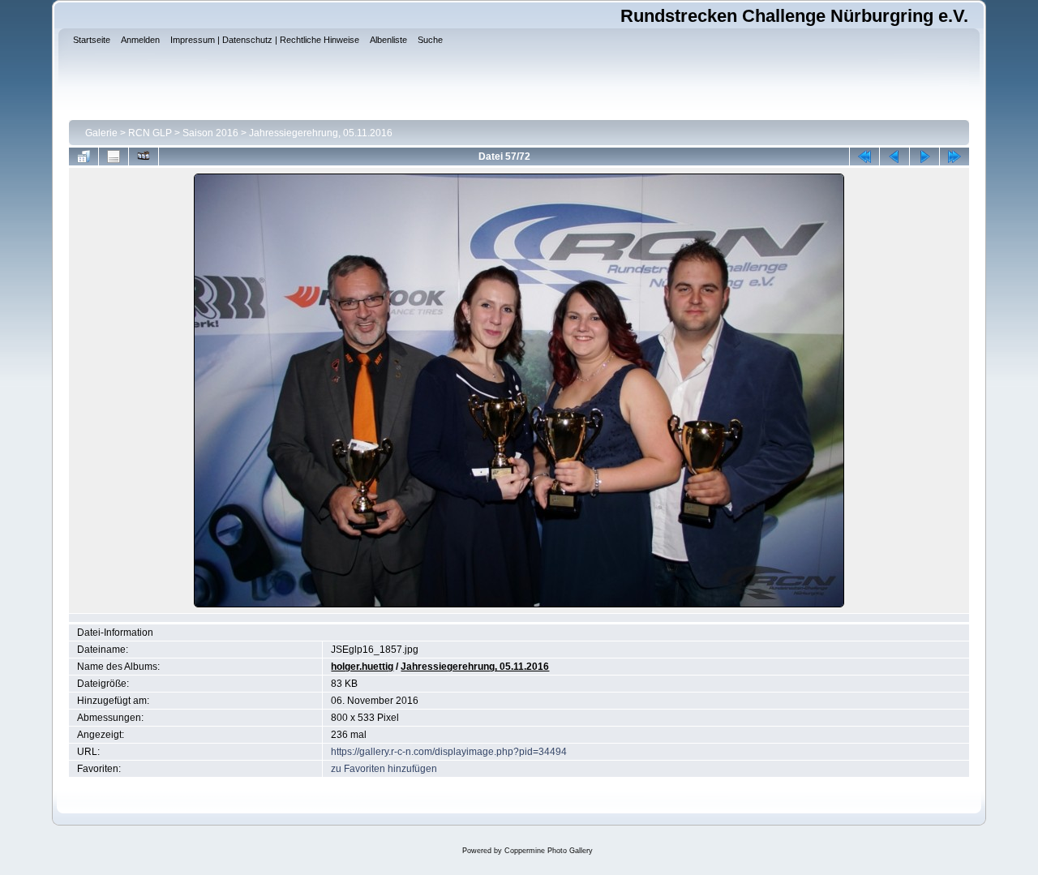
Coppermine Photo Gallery (548, 851)
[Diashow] (143, 156)
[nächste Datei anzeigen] (924, 156)
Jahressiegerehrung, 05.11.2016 (320, 133)
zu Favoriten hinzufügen (384, 768)
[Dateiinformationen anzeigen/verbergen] (113, 156)
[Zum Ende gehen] (954, 156)
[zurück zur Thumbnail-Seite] (83, 156)
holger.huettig (362, 666)
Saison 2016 (210, 133)
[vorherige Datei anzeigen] (894, 156)
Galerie (101, 133)
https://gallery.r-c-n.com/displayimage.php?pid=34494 (449, 751)
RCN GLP (150, 133)
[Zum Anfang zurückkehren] (864, 156)
